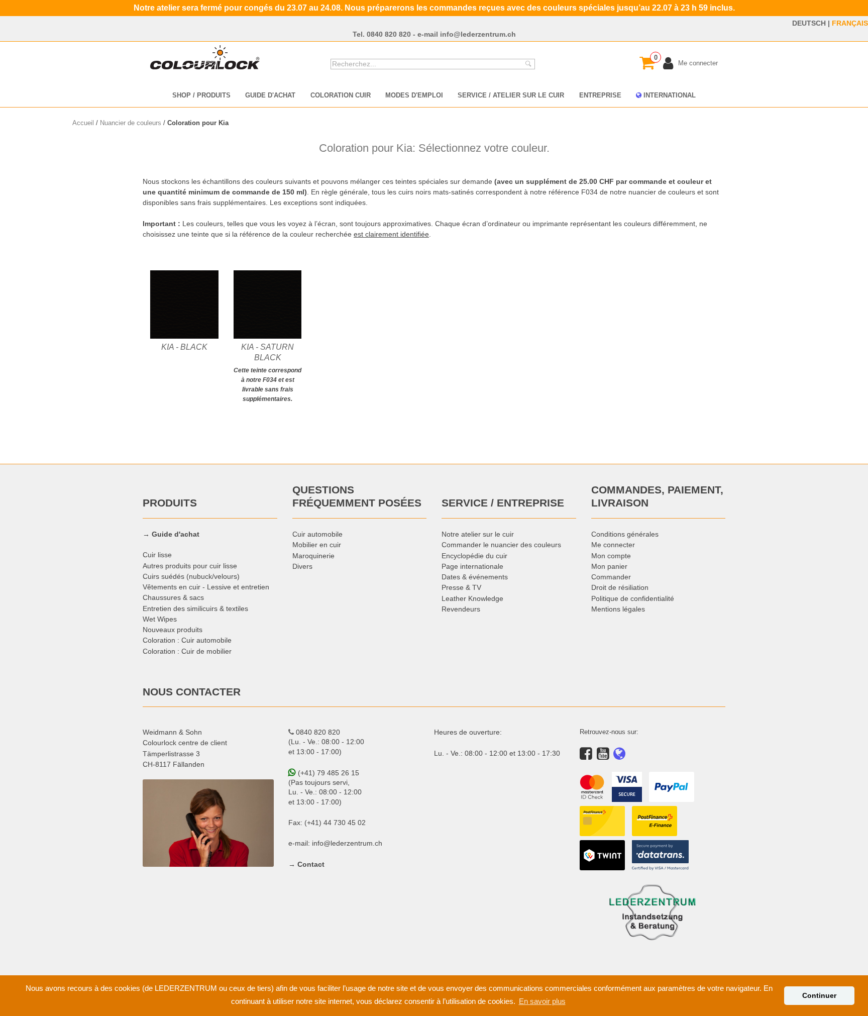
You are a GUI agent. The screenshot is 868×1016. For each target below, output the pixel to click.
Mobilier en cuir (316, 545)
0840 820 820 (389, 34)
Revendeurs (461, 609)
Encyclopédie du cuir (474, 556)
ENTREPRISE (600, 95)
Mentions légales (618, 609)
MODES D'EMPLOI (414, 95)
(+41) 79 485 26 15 (327, 773)
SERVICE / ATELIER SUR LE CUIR (511, 95)
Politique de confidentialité (632, 598)
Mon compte (611, 556)
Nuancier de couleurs (130, 123)
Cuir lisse (157, 555)
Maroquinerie (313, 556)
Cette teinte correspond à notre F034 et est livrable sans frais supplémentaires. (267, 372)
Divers (302, 566)
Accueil (83, 123)
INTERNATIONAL (668, 95)
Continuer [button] (819, 995)
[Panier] (647, 63)
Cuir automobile (317, 534)
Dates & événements (475, 577)
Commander (611, 577)
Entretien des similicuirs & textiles (195, 608)
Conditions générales (625, 534)
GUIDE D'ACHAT (270, 95)
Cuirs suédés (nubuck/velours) (191, 576)
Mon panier (609, 566)
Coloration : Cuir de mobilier (187, 651)
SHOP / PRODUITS (201, 95)
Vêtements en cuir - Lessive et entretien (206, 587)
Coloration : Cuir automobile (187, 640)
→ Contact (306, 864)
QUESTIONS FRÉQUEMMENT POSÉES (356, 496)
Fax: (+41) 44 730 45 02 (327, 823)
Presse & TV (461, 587)
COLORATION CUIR (340, 95)
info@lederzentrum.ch (478, 34)
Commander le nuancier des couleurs (501, 545)
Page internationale (472, 566)
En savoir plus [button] (542, 1001)
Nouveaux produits (172, 630)
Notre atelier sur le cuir (478, 534)
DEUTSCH (809, 23)
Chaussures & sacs (173, 597)
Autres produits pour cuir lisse (190, 566)
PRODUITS (170, 503)
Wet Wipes (160, 619)
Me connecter (613, 545)
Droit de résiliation (619, 587)
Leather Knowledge (472, 598)
